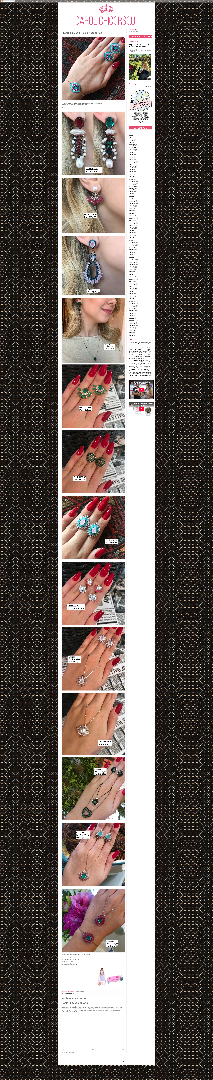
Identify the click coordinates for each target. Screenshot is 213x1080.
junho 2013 (131, 273)
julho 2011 (131, 312)
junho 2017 (131, 191)
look (139, 375)
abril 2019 (131, 157)
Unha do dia (148, 370)
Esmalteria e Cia (136, 352)
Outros (141, 366)
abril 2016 (131, 215)
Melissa (143, 361)
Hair (144, 354)
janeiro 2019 (132, 159)
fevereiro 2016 (132, 218)
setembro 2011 (132, 308)
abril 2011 (131, 317)
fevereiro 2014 (132, 259)
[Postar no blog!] (79, 991)
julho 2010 (131, 332)
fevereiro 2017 (132, 198)
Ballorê (150, 342)
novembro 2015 (132, 223)
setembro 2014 (132, 247)
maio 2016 (131, 213)
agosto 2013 (132, 269)
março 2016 (131, 217)
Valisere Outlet (132, 372)
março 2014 (131, 257)
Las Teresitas (145, 356)
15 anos (131, 342)
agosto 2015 (132, 228)
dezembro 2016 (132, 201)
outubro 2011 (132, 306)
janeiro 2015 (132, 240)
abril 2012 (131, 296)
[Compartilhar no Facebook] (82, 991)
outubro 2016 (132, 205)
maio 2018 (131, 173)
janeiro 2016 (132, 220)
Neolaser (145, 363)
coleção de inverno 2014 (134, 373)
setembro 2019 (132, 150)
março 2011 (131, 318)
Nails (138, 363)
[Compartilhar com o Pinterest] (83, 991)
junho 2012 (131, 293)
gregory (135, 375)
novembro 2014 (132, 244)
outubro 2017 (132, 184)
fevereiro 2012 (132, 300)
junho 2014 (131, 252)
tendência (134, 377)
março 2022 (131, 142)
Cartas (131, 346)
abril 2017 (131, 195)
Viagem (137, 372)
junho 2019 (131, 154)
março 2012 (131, 298)
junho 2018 (131, 171)
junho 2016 (131, 212)
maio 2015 (131, 234)
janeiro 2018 (132, 179)
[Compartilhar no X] (80, 991)
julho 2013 (131, 271)
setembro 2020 (132, 149)
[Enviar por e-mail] (77, 991)
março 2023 (131, 137)
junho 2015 (131, 232)
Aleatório (145, 342)
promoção (73, 993)
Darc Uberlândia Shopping (140, 350)
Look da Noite (141, 358)
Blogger (123, 1061)
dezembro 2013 (132, 262)
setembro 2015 (132, 227)
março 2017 (131, 196)
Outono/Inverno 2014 (133, 366)
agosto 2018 (132, 167)
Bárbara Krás (132, 344)
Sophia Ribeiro (141, 370)
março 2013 (131, 278)
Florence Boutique (145, 352)
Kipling (141, 356)
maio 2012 (131, 295)
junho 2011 (131, 313)
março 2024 (131, 135)
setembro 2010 (132, 329)
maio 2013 (131, 274)
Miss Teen (148, 361)
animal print (149, 372)
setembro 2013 (132, 267)
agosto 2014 (132, 249)
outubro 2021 (132, 145)
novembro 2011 (132, 305)
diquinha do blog (144, 373)
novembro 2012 (132, 284)
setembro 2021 (132, 147)
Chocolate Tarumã (134, 348)
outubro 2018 (132, 164)
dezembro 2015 (132, 222)
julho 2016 (131, 210)
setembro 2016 (132, 206)
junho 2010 (131, 334)
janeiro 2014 (132, 261)
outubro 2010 (132, 327)
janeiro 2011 (132, 322)
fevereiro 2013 (132, 279)
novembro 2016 (132, 203)
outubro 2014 (132, 245)
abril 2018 (131, 174)
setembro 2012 (132, 288)
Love (139, 360)
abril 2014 (131, 256)
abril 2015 (131, 235)
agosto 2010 (132, 330)
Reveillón (131, 370)
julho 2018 (131, 169)
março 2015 (131, 237)
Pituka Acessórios (142, 367)
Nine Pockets (132, 364)
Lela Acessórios (67, 993)
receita (150, 375)
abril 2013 (131, 276)
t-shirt (130, 376)
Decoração (135, 351)
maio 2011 (131, 315)
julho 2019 (131, 152)
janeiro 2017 (132, 200)
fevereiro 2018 (132, 178)
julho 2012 (131, 291)
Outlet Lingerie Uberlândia (143, 364)
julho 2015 (131, 230)
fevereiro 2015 (132, 239)
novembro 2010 (132, 325)
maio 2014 (131, 254)
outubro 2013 (132, 266)
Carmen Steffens (144, 344)
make (142, 375)
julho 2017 (131, 189)
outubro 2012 (132, 286)
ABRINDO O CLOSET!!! (138, 342)
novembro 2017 (132, 183)
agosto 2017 (132, 188)
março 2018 (131, 176)
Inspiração (136, 356)
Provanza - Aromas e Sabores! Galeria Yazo (140, 368)
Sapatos (136, 370)
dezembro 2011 (132, 303)
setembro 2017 (132, 186)
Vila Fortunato (142, 372)
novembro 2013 (132, 264)
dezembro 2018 (132, 161)
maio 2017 (131, 193)
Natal (141, 363)
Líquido (143, 360)
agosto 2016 (132, 208)
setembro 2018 (132, 166)
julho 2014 (131, 251)
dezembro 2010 (132, 323)
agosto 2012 (132, 290)
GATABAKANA (140, 354)
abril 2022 (131, 140)
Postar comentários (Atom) (71, 1052)
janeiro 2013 (132, 281)
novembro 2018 (132, 162)
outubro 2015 (132, 225)
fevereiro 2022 (132, 144)
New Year (149, 363)
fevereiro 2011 (132, 320)
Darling (130, 351)
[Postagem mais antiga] (123, 1050)
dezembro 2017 (132, 181)
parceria (146, 375)
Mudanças (131, 363)
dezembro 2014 (132, 242)
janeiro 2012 (132, 301)
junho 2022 (131, 139)
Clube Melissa (145, 348)
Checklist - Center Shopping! (143, 346)
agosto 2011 (132, 310)
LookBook (134, 360)
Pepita (137, 367)
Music (135, 363)
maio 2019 (131, 156)
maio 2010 (131, 335)
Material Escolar (136, 361)
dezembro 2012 (132, 283)
